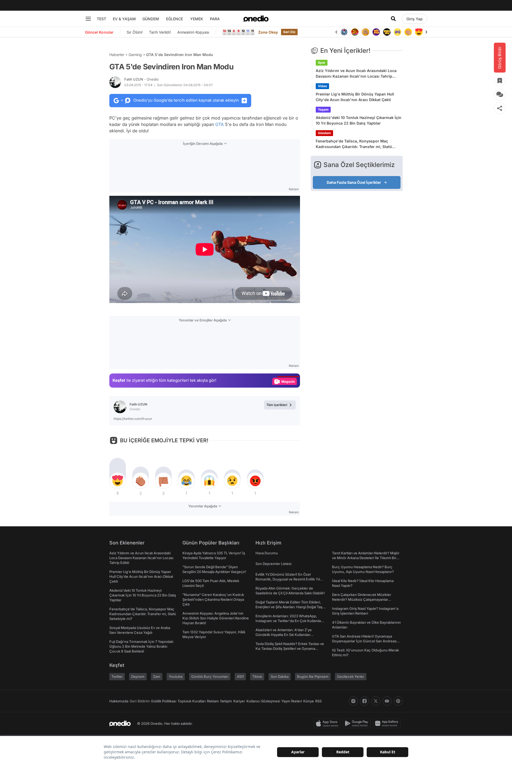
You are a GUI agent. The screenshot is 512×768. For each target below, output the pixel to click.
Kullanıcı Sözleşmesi (263, 701)
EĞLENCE (174, 19)
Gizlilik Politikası (163, 701)
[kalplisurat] (418, 32)
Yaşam (323, 110)
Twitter (117, 676)
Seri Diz (289, 32)
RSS (318, 701)
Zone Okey (268, 32)
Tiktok (257, 676)
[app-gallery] (388, 723)
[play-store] (358, 723)
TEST (101, 19)
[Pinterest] (398, 701)
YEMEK (196, 19)
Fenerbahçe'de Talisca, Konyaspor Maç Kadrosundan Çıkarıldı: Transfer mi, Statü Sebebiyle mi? (354, 144)
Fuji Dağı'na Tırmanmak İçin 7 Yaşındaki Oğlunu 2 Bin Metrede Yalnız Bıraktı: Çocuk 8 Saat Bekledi (141, 646)
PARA (215, 19)
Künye (308, 701)
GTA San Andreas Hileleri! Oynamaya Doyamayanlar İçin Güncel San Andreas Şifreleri (364, 641)
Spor (321, 63)
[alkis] (408, 32)
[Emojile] (386, 32)
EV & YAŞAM (124, 19)
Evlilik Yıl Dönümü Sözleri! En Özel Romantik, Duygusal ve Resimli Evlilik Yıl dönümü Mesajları (287, 579)
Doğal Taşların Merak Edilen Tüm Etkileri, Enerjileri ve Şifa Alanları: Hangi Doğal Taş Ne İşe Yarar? (288, 607)
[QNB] (344, 32)
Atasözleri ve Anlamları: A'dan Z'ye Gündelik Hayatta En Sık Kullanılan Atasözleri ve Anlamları (283, 635)
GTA (219, 124)
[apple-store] (328, 723)
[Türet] (354, 32)
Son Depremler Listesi (273, 564)
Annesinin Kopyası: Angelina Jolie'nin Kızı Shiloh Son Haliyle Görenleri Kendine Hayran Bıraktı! (215, 618)
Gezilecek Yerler (350, 676)
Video (322, 86)
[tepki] (117, 480)
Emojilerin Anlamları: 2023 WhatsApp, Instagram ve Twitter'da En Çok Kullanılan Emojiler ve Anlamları (289, 621)
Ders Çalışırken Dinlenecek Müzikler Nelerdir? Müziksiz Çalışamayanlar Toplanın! (361, 599)
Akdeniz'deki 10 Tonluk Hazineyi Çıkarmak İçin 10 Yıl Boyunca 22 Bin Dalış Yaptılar (358, 120)
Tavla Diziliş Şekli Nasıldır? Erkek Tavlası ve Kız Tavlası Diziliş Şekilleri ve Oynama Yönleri (289, 648)
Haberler (116, 54)
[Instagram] (353, 701)
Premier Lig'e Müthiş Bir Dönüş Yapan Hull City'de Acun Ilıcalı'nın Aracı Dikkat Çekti (355, 97)
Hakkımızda (118, 701)
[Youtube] (386, 701)
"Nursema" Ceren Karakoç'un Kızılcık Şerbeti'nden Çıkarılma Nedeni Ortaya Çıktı (213, 599)
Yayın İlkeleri (291, 701)
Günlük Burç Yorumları (209, 676)
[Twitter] (375, 701)
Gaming (135, 54)
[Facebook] (364, 701)
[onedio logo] (256, 19)
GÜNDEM (150, 19)
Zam (156, 676)
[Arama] (393, 19)
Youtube (176, 676)
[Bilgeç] (365, 32)
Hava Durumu (266, 553)
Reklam (213, 701)
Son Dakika (280, 676)
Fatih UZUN (141, 79)
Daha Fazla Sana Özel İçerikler (354, 182)
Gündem (324, 133)
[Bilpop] (376, 32)
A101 (240, 676)
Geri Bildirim (140, 701)
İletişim (226, 701)
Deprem (138, 676)
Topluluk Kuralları (192, 701)
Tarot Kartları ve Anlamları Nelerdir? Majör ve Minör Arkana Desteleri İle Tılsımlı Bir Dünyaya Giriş (365, 558)
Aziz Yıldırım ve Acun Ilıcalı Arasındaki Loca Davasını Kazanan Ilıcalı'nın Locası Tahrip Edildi (356, 73)
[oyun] (397, 32)
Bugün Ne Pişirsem (313, 676)
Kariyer (239, 701)
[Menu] (88, 18)
